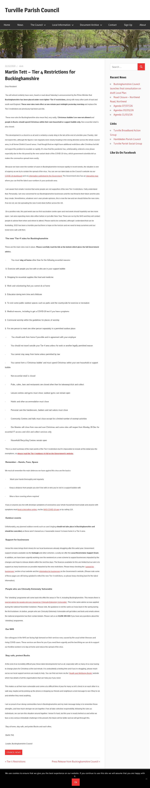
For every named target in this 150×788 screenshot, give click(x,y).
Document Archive (89, 24)
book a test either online (27, 510)
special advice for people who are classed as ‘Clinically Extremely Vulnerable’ (36, 602)
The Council (37, 24)
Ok (75, 782)
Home (7, 24)
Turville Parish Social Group (128, 143)
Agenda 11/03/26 (123, 114)
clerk (21, 66)
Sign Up (128, 24)
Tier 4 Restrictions (16, 761)
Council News (14, 752)
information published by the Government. (45, 176)
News (20, 24)
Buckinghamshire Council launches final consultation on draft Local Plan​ (125, 88)
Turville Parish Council (32, 10)
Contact (112, 24)
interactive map (92, 176)
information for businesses (49, 571)
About (143, 24)
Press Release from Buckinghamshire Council (75, 761)
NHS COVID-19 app (51, 510)
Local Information (61, 24)
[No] (146, 778)
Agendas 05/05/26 (124, 110)
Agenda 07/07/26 (123, 105)
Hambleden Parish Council (127, 139)
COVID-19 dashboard (13, 176)
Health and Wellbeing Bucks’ (80, 673)
